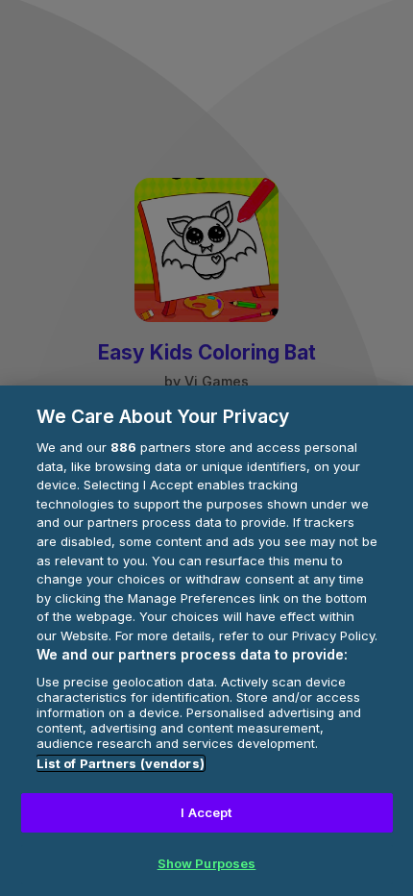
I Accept (206, 812)
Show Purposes (207, 863)
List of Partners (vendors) (120, 763)
